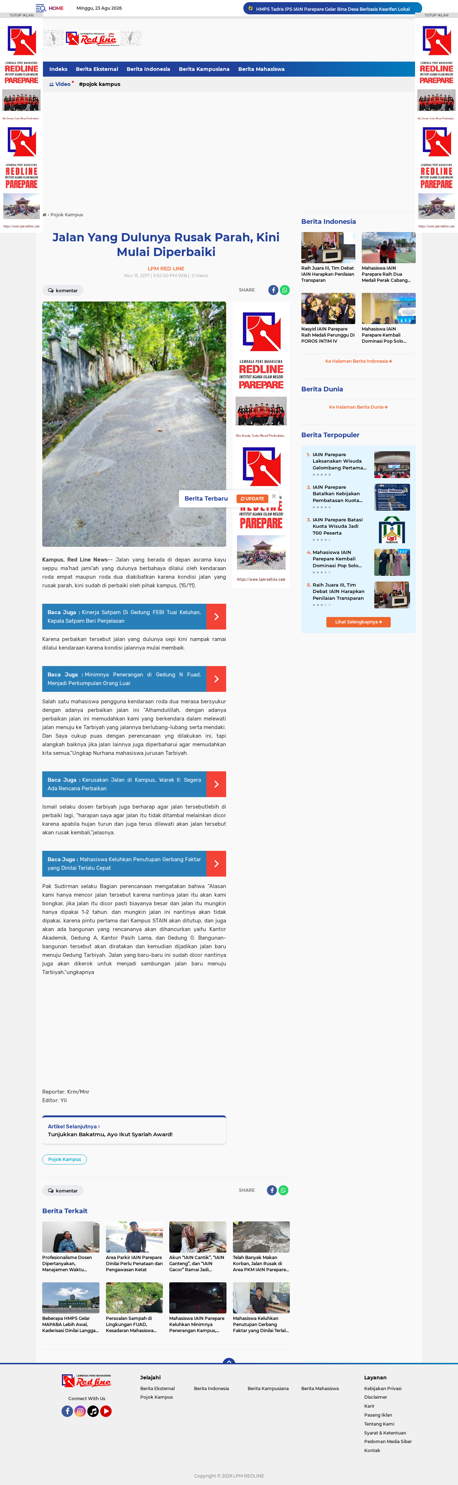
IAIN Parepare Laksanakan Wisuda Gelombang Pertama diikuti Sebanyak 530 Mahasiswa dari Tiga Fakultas (338, 461)
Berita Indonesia (148, 69)
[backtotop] (229, 1364)
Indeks (58, 69)
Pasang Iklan (378, 1415)
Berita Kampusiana (204, 69)
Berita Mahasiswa (261, 69)
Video (62, 84)
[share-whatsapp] (285, 290)
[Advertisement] (285, 39)
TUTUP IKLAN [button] (21, 15)
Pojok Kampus (101, 84)
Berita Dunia (322, 389)
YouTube (110, 1420)
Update (254, 498)
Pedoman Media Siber (388, 1441)
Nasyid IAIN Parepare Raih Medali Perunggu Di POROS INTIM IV (328, 335)
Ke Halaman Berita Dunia (357, 407)
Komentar (66, 290)
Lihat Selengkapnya (357, 622)
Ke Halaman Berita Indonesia (357, 361)
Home (56, 8)
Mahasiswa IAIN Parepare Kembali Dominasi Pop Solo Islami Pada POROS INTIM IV (383, 335)
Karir (369, 1406)
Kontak (372, 1450)
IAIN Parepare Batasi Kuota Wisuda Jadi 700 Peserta (338, 526)
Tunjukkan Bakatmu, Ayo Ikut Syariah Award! (110, 1134)
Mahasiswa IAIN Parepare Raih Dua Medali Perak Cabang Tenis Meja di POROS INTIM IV (385, 274)
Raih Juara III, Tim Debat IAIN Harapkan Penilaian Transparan (327, 274)
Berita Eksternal (97, 69)
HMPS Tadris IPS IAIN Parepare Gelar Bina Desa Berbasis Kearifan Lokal (333, 8)
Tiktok (95, 1420)
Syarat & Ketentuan (385, 1433)
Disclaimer (375, 1397)
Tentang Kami (379, 1424)
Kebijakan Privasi (382, 1388)
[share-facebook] (273, 290)
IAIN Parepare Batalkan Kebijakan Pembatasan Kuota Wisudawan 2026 (336, 493)
